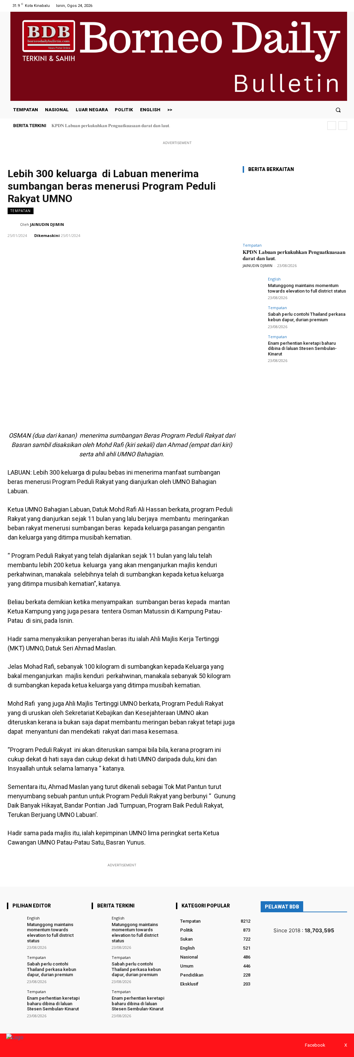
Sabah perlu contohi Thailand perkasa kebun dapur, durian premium (306, 317)
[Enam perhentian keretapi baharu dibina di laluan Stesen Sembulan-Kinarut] (253, 345)
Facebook (315, 1045)
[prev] (331, 125)
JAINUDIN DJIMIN (47, 224)
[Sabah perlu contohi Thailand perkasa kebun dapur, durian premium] (253, 316)
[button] (338, 109)
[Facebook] (334, 5)
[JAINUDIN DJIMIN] (14, 224)
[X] (342, 5)
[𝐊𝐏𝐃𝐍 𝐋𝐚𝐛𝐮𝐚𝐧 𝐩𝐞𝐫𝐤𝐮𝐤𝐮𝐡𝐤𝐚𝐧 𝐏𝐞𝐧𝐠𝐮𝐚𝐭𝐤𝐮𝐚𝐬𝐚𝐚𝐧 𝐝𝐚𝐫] (294, 209)
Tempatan (20, 210)
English (274, 279)
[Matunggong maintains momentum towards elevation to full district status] (253, 287)
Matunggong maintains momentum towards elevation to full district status (307, 288)
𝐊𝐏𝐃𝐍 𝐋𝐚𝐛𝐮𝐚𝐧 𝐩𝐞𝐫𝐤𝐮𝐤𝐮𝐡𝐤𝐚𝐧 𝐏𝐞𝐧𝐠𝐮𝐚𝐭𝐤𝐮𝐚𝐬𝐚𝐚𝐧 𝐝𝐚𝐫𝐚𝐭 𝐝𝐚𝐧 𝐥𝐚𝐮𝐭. (111, 125)
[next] (342, 125)
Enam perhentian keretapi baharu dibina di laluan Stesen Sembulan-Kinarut (302, 348)
